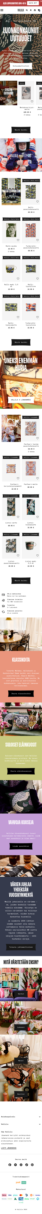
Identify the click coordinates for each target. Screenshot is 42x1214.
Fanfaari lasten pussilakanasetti (31, 445)
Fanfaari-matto (31, 484)
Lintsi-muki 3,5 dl (30, 562)
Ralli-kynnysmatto (11, 324)
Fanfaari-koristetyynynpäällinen (15, 485)
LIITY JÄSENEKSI (8, 1148)
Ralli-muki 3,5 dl (11, 286)
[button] (27, 10)
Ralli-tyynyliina (31, 286)
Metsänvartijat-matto (27, 108)
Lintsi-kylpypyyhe (31, 524)
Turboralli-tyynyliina (30, 324)
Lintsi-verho (11, 523)
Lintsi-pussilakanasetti (11, 562)
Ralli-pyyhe (11, 246)
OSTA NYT (33, 3)
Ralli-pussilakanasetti (31, 208)
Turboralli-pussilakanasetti (31, 247)
